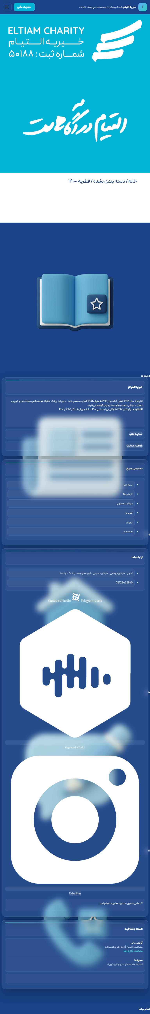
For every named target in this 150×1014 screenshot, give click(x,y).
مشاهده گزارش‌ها (133, 951)
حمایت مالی (24, 7)
